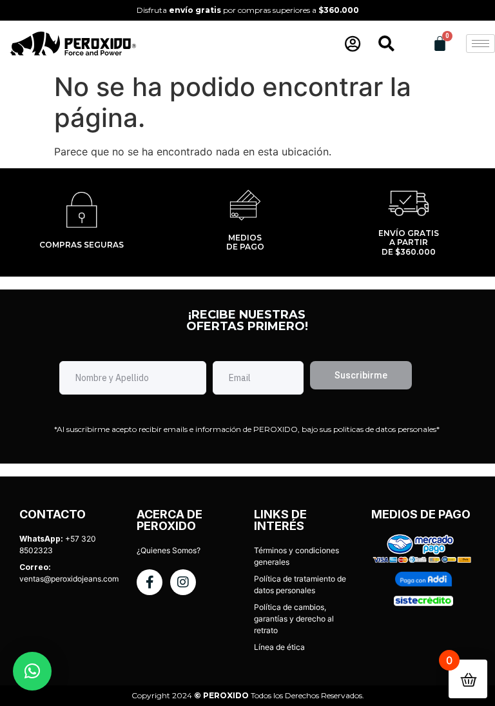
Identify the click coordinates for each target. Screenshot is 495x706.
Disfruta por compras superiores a (248, 10)
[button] (32, 671)
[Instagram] (183, 582)
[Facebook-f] (149, 582)
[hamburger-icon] (480, 43)
